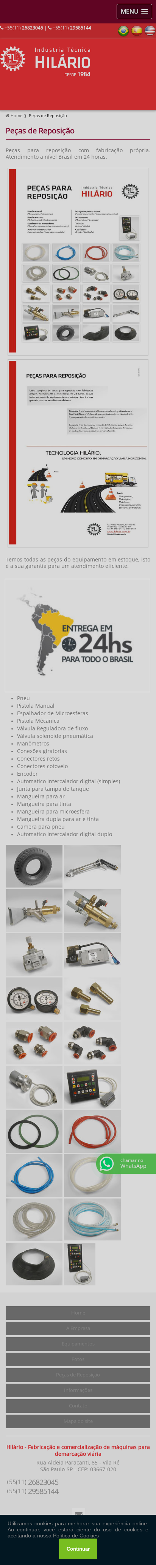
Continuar (78, 1549)
